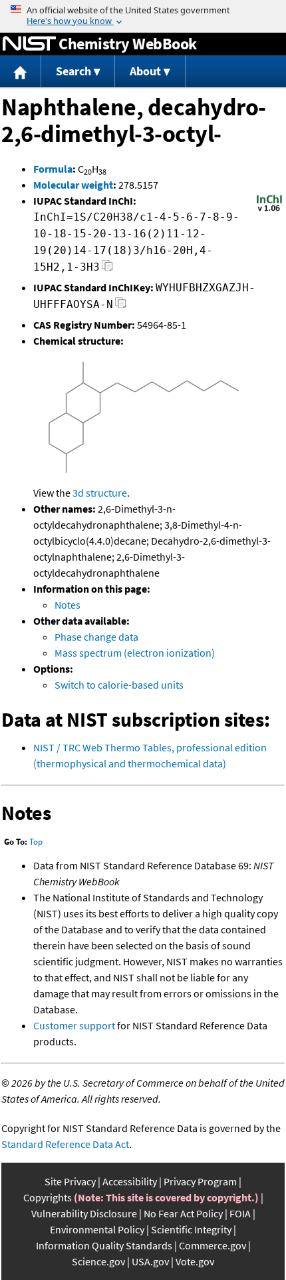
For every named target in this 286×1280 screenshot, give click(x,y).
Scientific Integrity (191, 1229)
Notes (67, 604)
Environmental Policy (97, 1229)
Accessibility (129, 1181)
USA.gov (150, 1261)
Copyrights (47, 1197)
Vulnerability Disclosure (84, 1213)
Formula (52, 168)
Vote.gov (195, 1261)
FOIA (240, 1213)
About (145, 71)
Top (36, 841)
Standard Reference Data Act (65, 1144)
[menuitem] (20, 71)
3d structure (99, 492)
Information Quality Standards (104, 1245)
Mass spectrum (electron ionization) (135, 652)
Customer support (74, 1025)
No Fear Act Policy (183, 1213)
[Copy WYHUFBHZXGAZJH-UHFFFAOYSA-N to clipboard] (120, 306)
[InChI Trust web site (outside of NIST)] (269, 210)
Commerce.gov (212, 1245)
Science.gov (98, 1261)
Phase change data (96, 636)
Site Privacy (70, 1181)
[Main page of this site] (20, 71)
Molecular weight (73, 184)
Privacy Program (200, 1181)
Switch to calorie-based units (119, 684)
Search (73, 71)
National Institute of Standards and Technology (29, 44)
